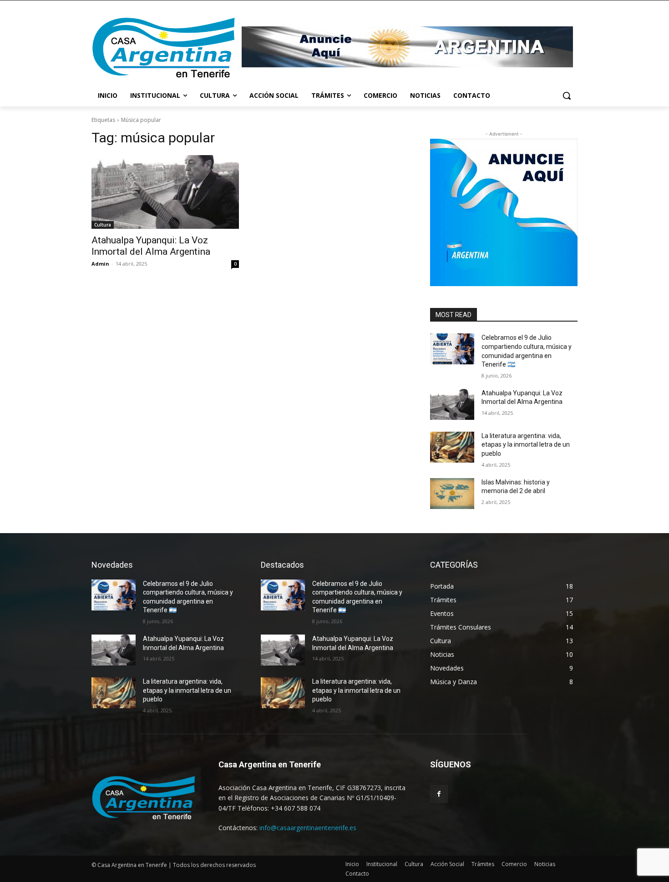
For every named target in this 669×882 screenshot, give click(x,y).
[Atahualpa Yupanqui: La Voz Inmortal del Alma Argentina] (165, 192)
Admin (100, 263)
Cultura (102, 225)
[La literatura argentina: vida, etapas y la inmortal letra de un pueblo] (452, 447)
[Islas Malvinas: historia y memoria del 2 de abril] (452, 493)
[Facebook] (439, 794)
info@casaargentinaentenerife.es (307, 827)
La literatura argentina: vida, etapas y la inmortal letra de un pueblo (525, 444)
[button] (567, 95)
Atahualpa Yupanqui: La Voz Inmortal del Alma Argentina (150, 246)
